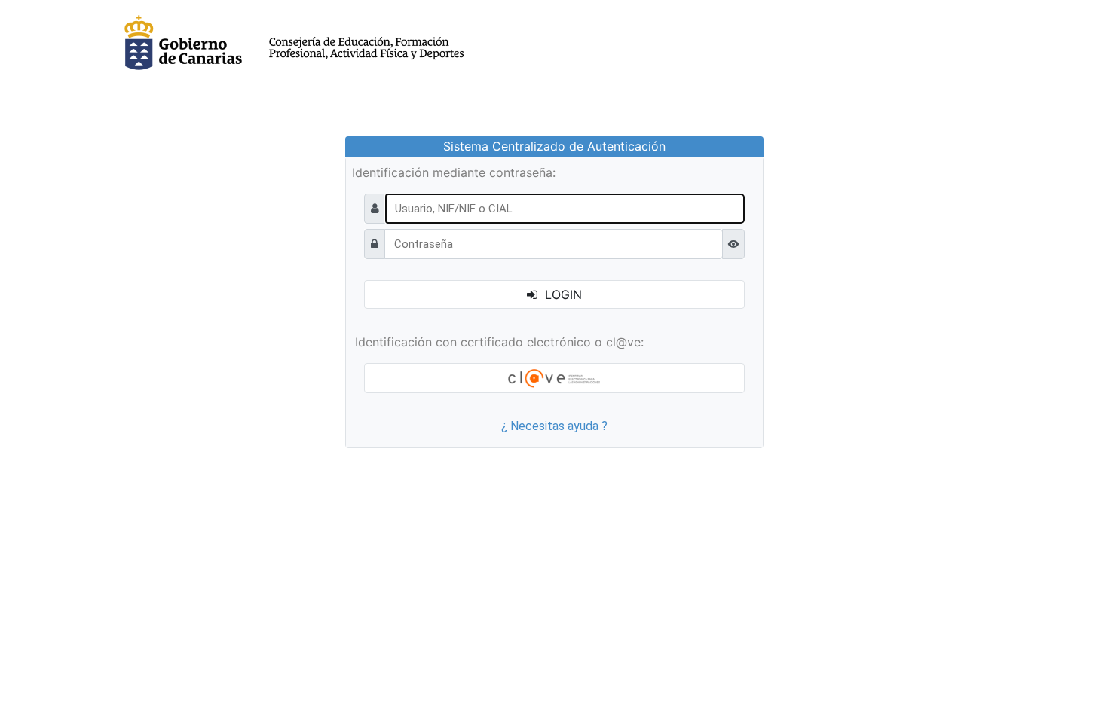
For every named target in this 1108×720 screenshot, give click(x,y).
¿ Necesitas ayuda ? (554, 426)
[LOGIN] (554, 377)
